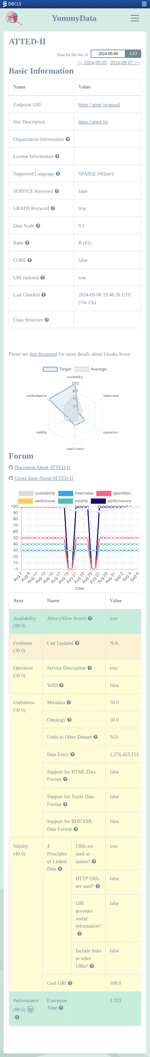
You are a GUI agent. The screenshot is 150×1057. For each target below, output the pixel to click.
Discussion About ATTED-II (42, 467)
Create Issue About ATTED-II (43, 478)
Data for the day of (72, 54)
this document (43, 354)
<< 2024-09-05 (92, 62)
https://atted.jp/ (93, 121)
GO (133, 53)
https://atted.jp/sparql (99, 104)
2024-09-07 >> (125, 62)
